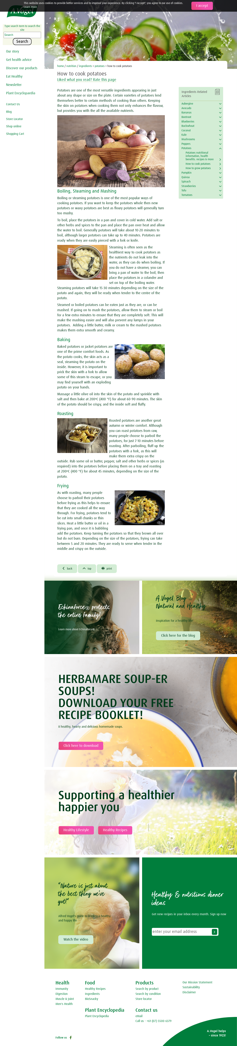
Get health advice (19, 60)
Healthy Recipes (115, 830)
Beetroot (186, 117)
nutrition (71, 66)
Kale (184, 134)
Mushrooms (188, 139)
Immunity (62, 989)
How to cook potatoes (198, 163)
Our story (12, 51)
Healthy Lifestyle (76, 830)
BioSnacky (91, 999)
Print (107, 568)
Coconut (186, 130)
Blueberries (187, 121)
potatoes (100, 66)
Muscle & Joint (65, 999)
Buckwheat (187, 126)
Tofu (183, 190)
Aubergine (187, 103)
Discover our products (21, 68)
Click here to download (81, 746)
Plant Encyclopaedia (20, 93)
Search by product (147, 989)
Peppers (186, 143)
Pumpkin (186, 172)
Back (67, 568)
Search (22, 41)
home (60, 66)
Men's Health (64, 1004)
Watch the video (76, 939)
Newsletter (14, 85)
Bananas (186, 112)
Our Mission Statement (197, 982)
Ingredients (92, 994)
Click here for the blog (178, 636)
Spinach (186, 181)
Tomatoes (186, 195)
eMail (139, 1016)
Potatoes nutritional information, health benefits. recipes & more (200, 156)
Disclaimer (189, 992)
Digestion (62, 994)
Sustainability (191, 987)
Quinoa (185, 177)
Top (87, 568)
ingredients (85, 66)
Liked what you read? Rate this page (86, 80)
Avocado (186, 108)
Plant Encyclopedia (97, 1016)
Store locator (144, 999)
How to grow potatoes (198, 168)
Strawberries (188, 186)
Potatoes (186, 148)
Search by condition (148, 994)
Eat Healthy (14, 76)
